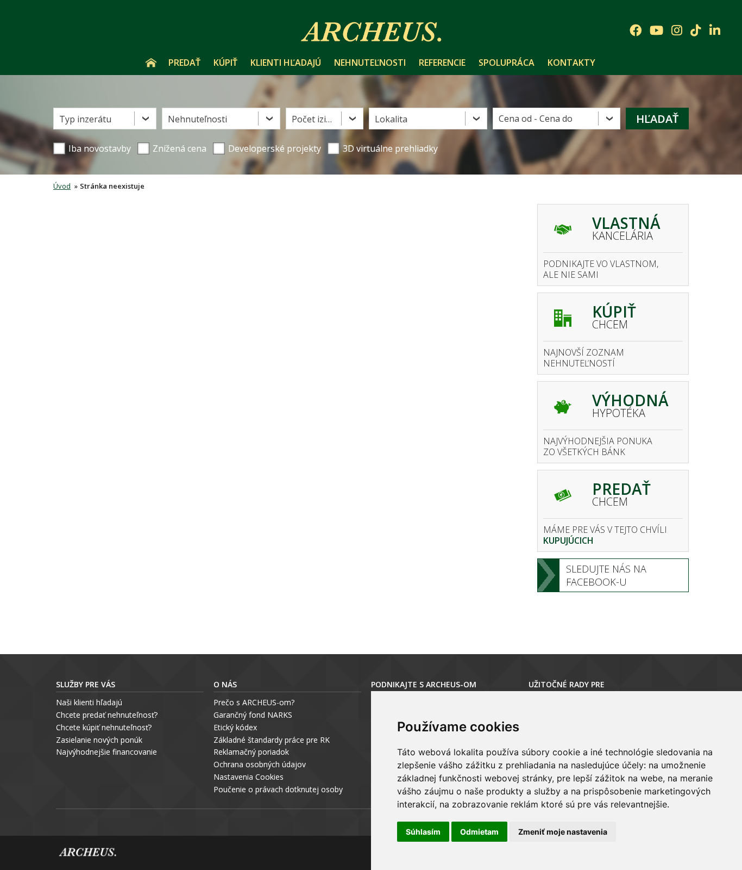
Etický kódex (235, 727)
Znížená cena (179, 148)
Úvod (151, 62)
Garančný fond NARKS (252, 715)
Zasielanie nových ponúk (99, 740)
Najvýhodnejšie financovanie (106, 752)
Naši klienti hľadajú (89, 702)
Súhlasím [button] (423, 831)
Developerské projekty (274, 148)
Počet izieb (314, 119)
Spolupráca (507, 63)
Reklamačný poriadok (251, 752)
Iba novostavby (99, 148)
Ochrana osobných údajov (259, 764)
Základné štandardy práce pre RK (271, 740)
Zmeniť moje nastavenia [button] (562, 831)
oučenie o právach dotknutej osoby (280, 789)
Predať (184, 63)
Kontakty (571, 63)
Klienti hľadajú (285, 63)
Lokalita (391, 119)
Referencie (442, 63)
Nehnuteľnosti (370, 63)
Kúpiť (225, 63)
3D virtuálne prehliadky (390, 148)
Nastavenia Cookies (248, 777)
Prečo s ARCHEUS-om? (253, 702)
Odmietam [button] (479, 831)
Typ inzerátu (85, 119)
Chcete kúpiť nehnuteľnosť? (104, 727)
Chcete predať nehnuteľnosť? (107, 715)
